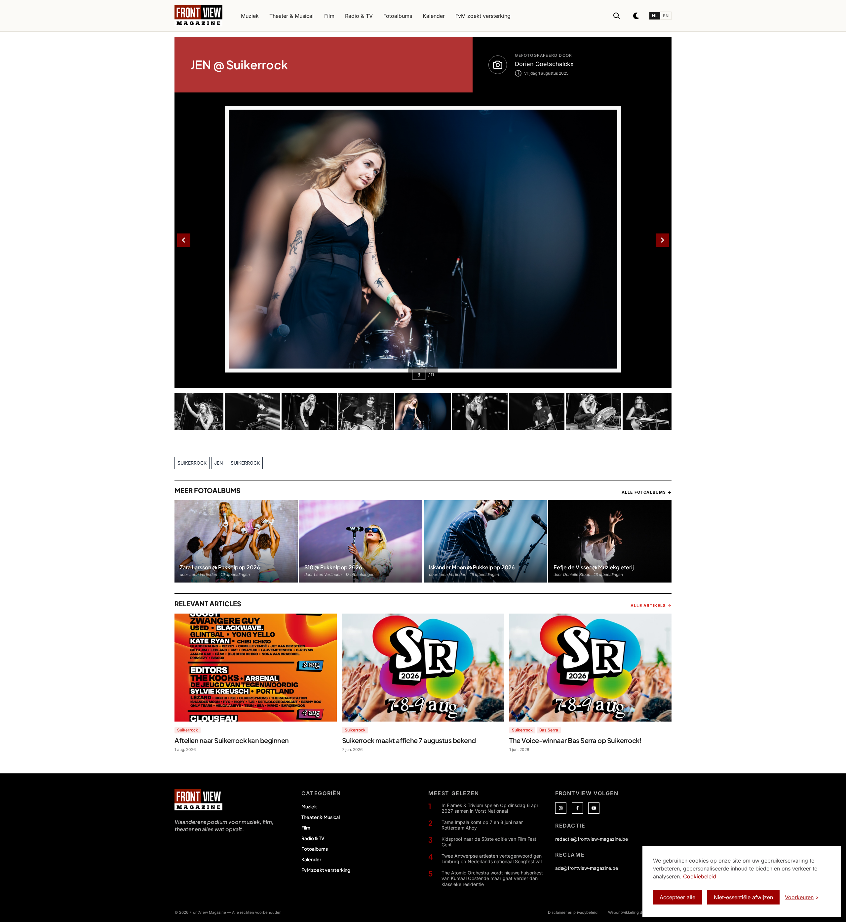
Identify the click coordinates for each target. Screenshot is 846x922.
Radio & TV (313, 838)
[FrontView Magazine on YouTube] (593, 808)
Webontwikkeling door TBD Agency (640, 912)
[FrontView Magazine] (198, 799)
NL (655, 15)
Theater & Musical (320, 817)
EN (666, 15)
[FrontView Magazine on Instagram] (560, 808)
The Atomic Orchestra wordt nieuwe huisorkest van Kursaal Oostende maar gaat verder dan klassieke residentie (492, 878)
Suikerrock (187, 729)
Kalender (311, 859)
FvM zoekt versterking (325, 870)
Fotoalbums (314, 849)
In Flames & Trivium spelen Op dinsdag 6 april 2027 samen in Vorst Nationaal (491, 808)
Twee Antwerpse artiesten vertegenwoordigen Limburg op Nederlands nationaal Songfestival (492, 859)
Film (305, 828)
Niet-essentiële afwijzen (743, 897)
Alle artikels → (651, 605)
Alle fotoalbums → (647, 492)
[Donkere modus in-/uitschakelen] (636, 16)
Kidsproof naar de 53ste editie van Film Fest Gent (489, 842)
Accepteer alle (677, 897)
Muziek (309, 806)
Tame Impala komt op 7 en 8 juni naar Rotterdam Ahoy (482, 825)
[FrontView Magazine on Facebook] (577, 808)
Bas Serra (548, 729)
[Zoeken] (616, 16)
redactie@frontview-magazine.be (591, 839)
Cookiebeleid (699, 876)
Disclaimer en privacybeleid (572, 912)
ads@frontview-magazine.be (586, 868)
